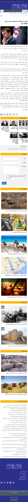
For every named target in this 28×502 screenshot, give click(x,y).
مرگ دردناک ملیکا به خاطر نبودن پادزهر (18, 416)
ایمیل (24, 162)
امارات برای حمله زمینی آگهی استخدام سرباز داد (16, 211)
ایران (25, 149)
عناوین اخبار (22, 473)
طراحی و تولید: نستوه (14, 497)
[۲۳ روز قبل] (14, 244)
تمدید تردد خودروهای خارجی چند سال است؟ (17, 412)
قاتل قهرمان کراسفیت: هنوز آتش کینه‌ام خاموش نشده (15, 426)
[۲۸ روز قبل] (14, 287)
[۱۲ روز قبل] (23, 135)
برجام (23, 149)
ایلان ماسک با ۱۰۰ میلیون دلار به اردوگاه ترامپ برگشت (14, 141)
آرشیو (17, 1)
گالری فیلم (24, 351)
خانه (24, 11)
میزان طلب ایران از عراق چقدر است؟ (18, 422)
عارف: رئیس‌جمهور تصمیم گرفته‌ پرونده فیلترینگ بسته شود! (14, 456)
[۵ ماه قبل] (14, 363)
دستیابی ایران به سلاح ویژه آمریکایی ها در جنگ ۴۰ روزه (15, 428)
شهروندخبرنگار (22, 479)
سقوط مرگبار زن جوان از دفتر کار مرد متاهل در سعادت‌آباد (14, 418)
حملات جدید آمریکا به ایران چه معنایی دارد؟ (17, 297)
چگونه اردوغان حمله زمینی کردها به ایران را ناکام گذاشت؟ (5, 129)
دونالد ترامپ (15, 149)
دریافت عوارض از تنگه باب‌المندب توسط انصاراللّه (16, 275)
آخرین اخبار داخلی (22, 401)
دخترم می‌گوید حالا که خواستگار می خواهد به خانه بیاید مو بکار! (14, 441)
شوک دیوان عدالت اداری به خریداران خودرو (17, 414)
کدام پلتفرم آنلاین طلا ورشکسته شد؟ (18, 410)
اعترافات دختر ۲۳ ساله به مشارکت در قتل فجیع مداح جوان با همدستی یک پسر (14, 438)
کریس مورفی (10, 149)
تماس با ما (21, 1)
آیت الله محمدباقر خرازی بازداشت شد (18, 435)
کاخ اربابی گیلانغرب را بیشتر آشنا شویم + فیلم (16, 373)
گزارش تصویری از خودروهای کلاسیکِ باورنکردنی (16, 324)
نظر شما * (23, 166)
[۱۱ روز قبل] (4, 123)
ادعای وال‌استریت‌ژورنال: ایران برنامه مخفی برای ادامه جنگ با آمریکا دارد (14, 445)
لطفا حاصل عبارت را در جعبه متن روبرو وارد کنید (16, 175)
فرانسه (20, 149)
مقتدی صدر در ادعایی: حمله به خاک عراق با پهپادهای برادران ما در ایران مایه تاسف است (14, 448)
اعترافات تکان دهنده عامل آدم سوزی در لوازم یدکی (16, 405)
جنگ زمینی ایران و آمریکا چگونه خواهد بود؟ (17, 254)
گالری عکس (24, 302)
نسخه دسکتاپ (14, 500)
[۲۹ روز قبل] (14, 265)
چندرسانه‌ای (22, 477)
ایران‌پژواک (20, 5)
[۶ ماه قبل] (14, 335)
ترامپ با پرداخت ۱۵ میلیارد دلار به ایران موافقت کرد (16, 22)
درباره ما (13, 1)
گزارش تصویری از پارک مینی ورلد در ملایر (18, 346)
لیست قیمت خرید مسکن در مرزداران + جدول (16, 424)
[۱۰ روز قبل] (14, 123)
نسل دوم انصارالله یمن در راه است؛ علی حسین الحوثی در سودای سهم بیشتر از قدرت (14, 451)
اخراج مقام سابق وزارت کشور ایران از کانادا (17, 433)
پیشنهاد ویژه (24, 189)
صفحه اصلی (22, 472)
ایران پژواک (20, 54)
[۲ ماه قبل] (14, 314)
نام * (25, 158)
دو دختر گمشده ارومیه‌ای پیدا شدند (18, 454)
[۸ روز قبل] (23, 123)
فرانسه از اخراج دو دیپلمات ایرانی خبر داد (17, 420)
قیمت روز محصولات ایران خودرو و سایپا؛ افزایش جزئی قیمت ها (14, 430)
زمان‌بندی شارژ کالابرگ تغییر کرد (19, 232)
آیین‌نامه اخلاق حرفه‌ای (5, 1)
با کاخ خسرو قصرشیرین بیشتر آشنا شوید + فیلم (16, 394)
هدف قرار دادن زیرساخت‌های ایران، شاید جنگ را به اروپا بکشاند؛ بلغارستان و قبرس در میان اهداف (15, 408)
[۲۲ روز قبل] (14, 222)
